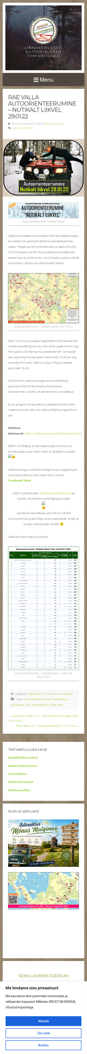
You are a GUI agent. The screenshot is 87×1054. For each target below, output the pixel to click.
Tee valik (43, 1033)
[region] (43, 1017)
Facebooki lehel (19, 480)
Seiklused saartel (20, 782)
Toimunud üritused (59, 694)
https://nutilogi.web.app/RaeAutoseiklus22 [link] (53, 433)
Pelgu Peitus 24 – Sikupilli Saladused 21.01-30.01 (46, 725)
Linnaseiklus (17, 774)
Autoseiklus (59, 699)
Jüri (27, 704)
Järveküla (17, 704)
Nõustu (43, 1021)
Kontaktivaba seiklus (23, 757)
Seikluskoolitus (19, 790)
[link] (55, 493)
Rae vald (57, 704)
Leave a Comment (22, 128)
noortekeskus (41, 704)
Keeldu (43, 1045)
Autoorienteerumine (37, 699)
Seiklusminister (55, 123)
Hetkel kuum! (36, 694)
